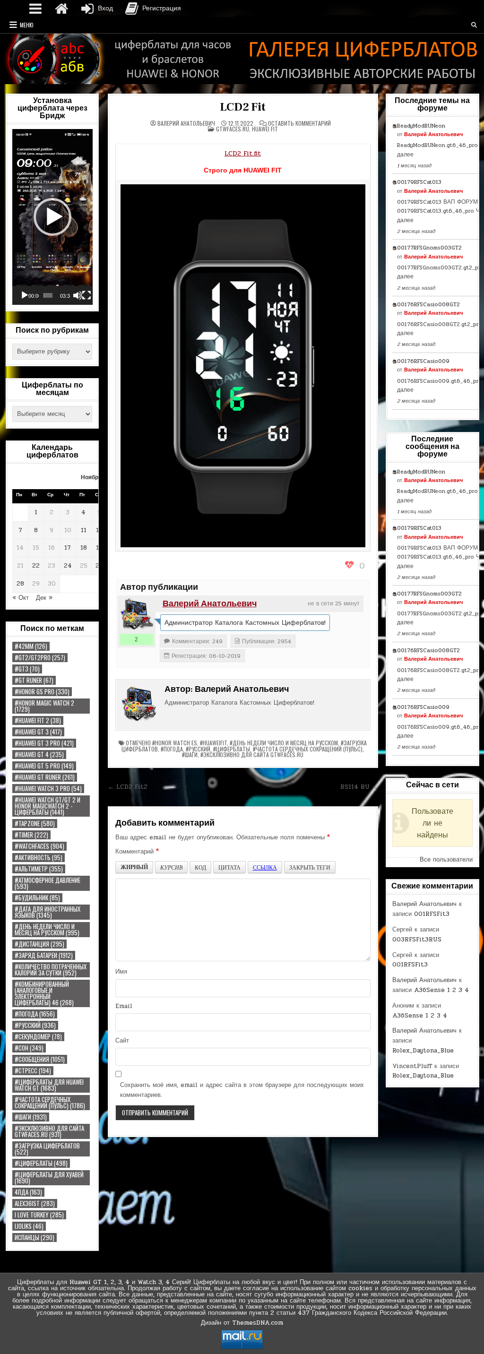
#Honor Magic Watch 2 (44, 706)
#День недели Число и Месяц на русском (47, 929)
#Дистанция (39, 944)
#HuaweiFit (213, 743)
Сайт (122, 1040)
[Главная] (61, 8)
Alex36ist (35, 1203)
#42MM (31, 646)
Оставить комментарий (299, 123)
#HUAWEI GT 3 (38, 731)
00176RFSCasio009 (423, 361)
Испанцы (34, 1237)
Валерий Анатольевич (186, 123)
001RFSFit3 (431, 914)
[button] (52, 217)
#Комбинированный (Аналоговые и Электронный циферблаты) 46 (44, 993)
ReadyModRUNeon (421, 125)
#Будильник (37, 897)
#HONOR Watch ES (174, 743)
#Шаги (31, 1117)
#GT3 (27, 668)
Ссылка (265, 867)
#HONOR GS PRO (42, 691)
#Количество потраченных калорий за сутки (50, 969)
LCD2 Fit (242, 107)
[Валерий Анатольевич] (136, 614)
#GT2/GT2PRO (40, 657)
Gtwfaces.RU (232, 129)
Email (123, 1006)
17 (67, 547)
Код (200, 867)
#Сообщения (40, 1059)
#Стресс (33, 1070)
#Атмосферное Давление (47, 883)
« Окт (20, 598)
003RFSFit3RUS (416, 939)
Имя (121, 971)
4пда (28, 1192)
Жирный (134, 867)
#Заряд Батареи (44, 955)
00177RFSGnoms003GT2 (429, 247)
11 (83, 530)
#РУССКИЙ (35, 1025)
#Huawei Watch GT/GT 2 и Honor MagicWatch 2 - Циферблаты (47, 806)
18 (83, 547)
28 (20, 583)
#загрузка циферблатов (47, 1148)
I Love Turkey (39, 1214)
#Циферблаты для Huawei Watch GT (49, 1085)
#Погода (35, 1013)
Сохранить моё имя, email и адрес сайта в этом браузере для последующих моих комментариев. (242, 1090)
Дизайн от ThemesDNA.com (242, 1323)
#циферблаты (41, 1163)
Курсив (171, 867)
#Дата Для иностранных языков (47, 912)
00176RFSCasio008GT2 (428, 304)
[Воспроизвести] (24, 295)
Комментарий (137, 851)
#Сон (29, 1048)
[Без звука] (77, 295)
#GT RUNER (34, 680)
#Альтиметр (39, 868)
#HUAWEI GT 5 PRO (44, 765)
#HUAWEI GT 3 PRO (44, 743)
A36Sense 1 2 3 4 (441, 990)
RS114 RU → (359, 787)
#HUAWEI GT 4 (39, 754)
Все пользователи (446, 859)
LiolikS (29, 1226)
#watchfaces (39, 846)
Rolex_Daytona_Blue (423, 1050)
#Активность (38, 857)
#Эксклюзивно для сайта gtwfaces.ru (49, 1131)
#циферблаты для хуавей (49, 1177)
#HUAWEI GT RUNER (45, 777)
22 (36, 565)
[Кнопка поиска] (474, 25)
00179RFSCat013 (419, 182)
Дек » (44, 598)
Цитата (229, 867)
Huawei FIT (265, 129)
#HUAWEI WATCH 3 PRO (48, 788)
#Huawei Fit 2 (38, 720)
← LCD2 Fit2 (127, 787)
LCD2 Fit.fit (243, 153)
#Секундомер (38, 1036)
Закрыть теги (309, 867)
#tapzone (35, 823)
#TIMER (31, 834)
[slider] (47, 295)
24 (68, 565)
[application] (52, 217)
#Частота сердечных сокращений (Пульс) (50, 1102)
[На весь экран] (86, 295)
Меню (27, 25)
